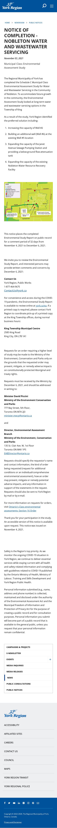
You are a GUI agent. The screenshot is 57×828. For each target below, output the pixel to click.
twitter (9, 803)
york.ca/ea (41, 305)
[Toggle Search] (44, 5)
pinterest (33, 803)
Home (7, 23)
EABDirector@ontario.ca (16, 453)
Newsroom (19, 23)
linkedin (19, 803)
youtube (14, 803)
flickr (24, 803)
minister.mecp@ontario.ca (18, 415)
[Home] (12, 6)
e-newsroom (38, 803)
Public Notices (35, 23)
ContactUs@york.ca (15, 290)
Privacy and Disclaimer (13, 822)
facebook (4, 803)
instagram (28, 803)
